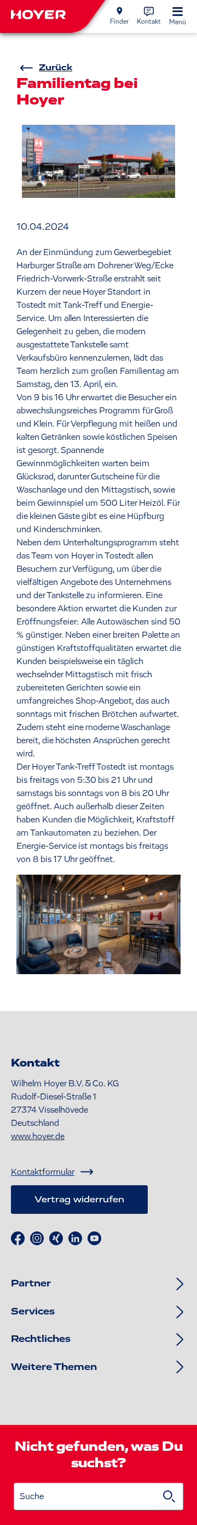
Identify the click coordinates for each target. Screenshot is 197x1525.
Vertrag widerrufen (79, 1199)
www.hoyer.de (38, 1136)
